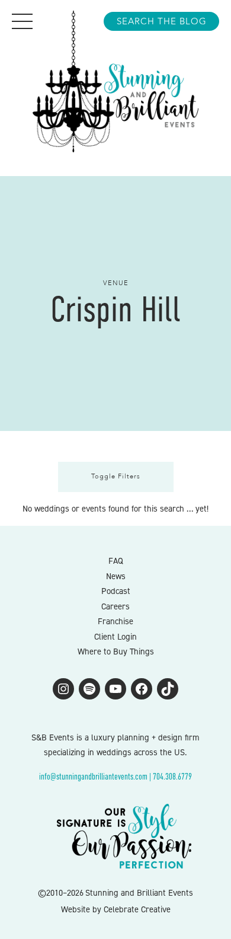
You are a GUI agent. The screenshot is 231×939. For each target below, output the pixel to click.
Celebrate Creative (137, 909)
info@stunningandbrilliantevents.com (93, 776)
